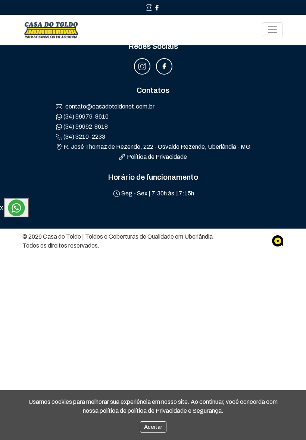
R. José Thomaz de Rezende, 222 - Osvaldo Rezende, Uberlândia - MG (156, 147)
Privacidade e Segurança (189, 411)
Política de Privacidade (157, 157)
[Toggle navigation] (272, 29)
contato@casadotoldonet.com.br (109, 106)
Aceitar (153, 427)
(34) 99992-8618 (85, 126)
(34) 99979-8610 (85, 116)
